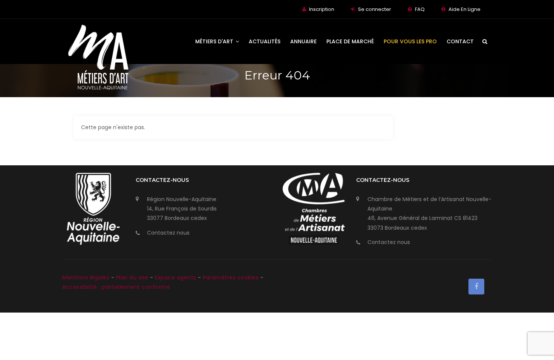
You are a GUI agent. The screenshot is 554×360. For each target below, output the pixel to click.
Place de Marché (350, 41)
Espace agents (176, 277)
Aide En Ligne (464, 9)
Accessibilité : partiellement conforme (116, 287)
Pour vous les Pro (410, 41)
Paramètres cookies (231, 277)
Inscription (321, 9)
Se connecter (374, 9)
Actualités (264, 41)
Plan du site (133, 277)
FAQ (420, 9)
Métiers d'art (215, 41)
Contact (460, 41)
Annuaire (303, 41)
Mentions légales (86, 277)
